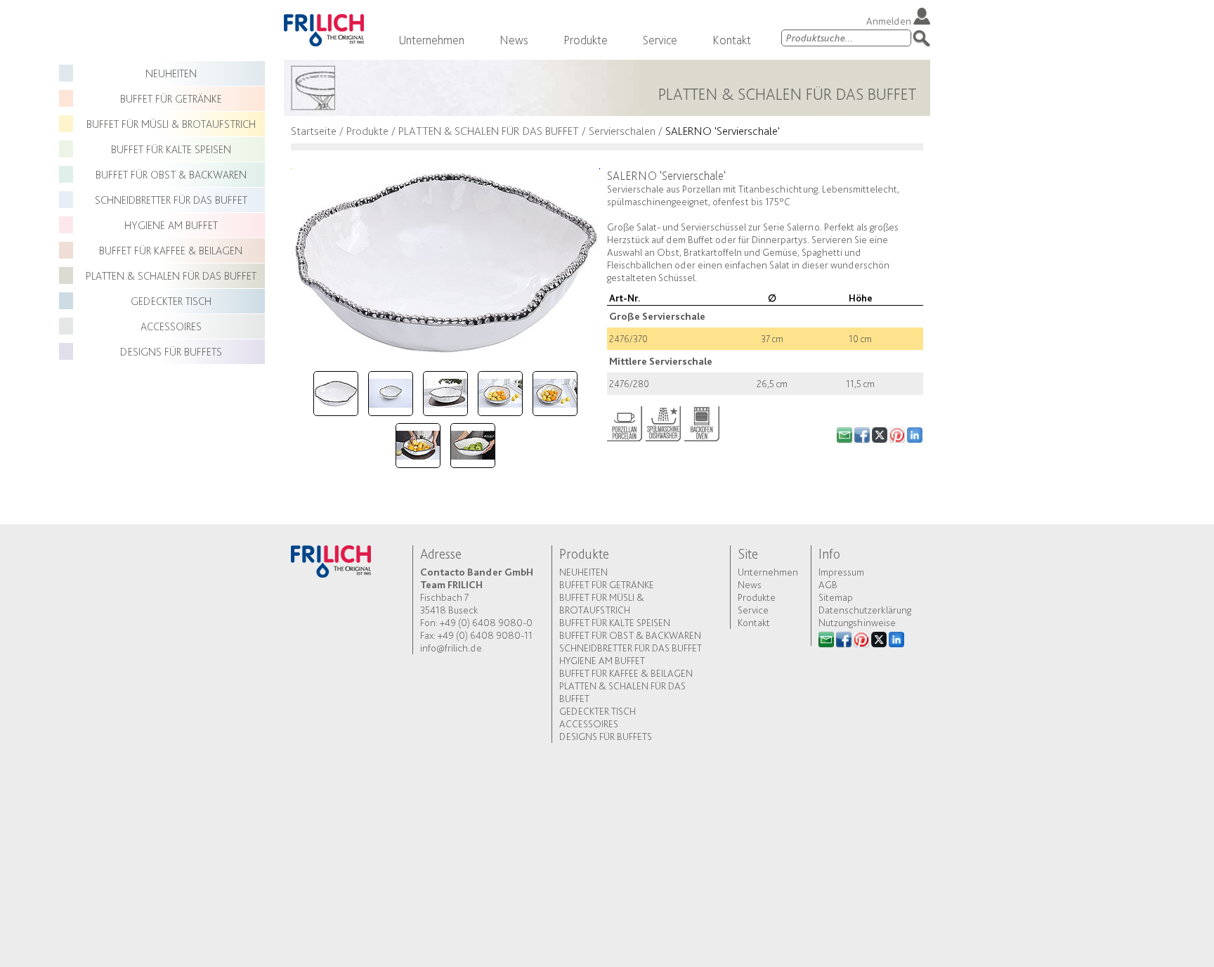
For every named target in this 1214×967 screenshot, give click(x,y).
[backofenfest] (701, 421)
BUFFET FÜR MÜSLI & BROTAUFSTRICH (171, 124)
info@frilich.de (451, 648)
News (514, 39)
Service (660, 39)
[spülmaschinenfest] (663, 421)
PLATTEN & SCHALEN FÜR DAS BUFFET (171, 276)
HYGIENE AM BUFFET (171, 225)
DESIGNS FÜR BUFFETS (171, 351)
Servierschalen (622, 131)
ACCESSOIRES (171, 326)
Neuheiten (171, 73)
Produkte (585, 39)
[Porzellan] (624, 421)
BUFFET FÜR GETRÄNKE (171, 98)
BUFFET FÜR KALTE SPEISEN (171, 149)
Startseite (314, 131)
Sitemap (835, 597)
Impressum (841, 572)
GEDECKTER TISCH (171, 301)
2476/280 (629, 383)
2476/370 (628, 338)
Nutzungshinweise (857, 622)
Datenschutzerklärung (864, 610)
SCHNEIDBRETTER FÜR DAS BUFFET (171, 200)
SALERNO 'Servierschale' (722, 131)
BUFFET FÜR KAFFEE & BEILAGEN (170, 250)
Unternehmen (431, 39)
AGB (827, 584)
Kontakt (731, 39)
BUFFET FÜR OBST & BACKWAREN (171, 174)
